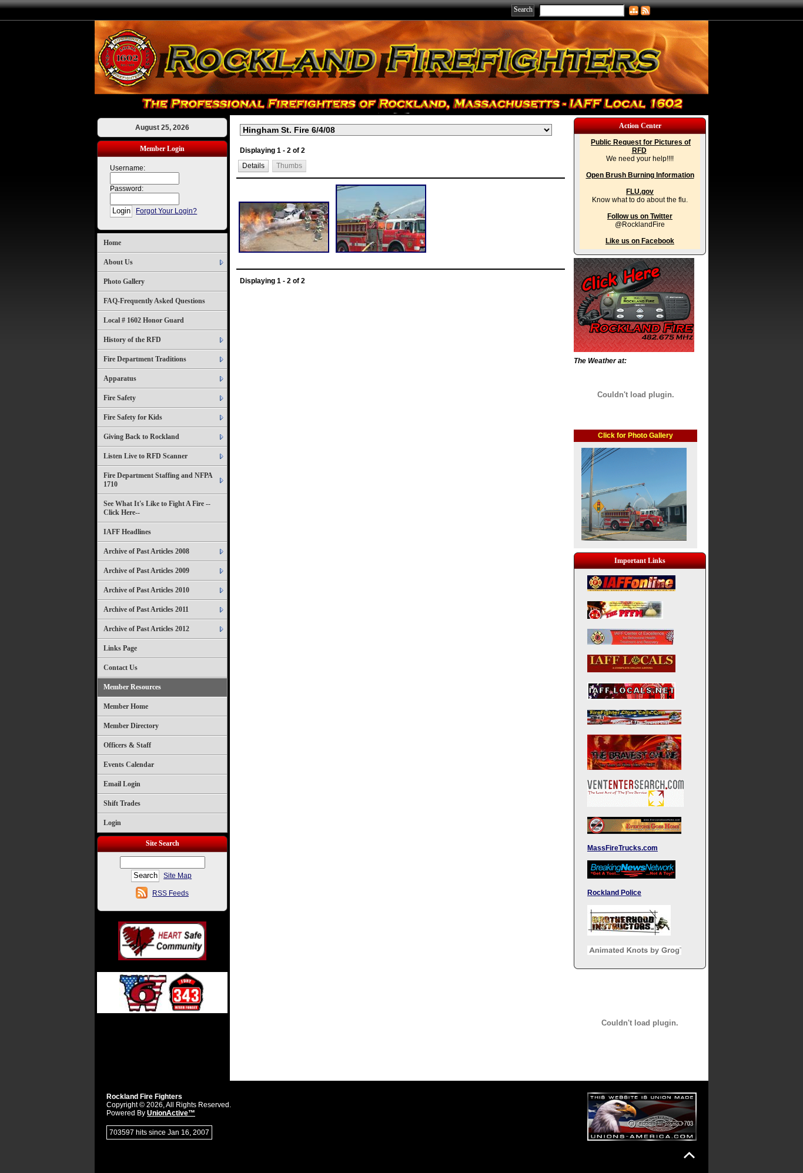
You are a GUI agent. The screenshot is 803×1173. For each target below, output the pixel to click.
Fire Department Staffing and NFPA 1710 (158, 479)
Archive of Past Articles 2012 (146, 629)
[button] (253, 166)
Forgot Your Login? (166, 211)
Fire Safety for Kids (132, 417)
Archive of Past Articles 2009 (146, 571)
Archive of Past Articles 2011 (146, 609)
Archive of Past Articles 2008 (146, 551)
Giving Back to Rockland (141, 437)
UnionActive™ (171, 1113)
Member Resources (132, 687)
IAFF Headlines (127, 532)
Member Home (125, 706)
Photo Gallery (124, 281)
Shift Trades (121, 803)
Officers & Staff (127, 745)
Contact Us (120, 667)
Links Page (120, 648)
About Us (118, 262)
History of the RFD (132, 340)
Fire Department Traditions (144, 359)
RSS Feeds (170, 893)
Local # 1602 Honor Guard (143, 320)
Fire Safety (119, 398)
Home (112, 243)
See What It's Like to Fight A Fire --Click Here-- (156, 508)
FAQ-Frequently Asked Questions (154, 301)
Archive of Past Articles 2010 (146, 590)
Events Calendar (128, 764)
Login (112, 823)
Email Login (121, 784)
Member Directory (131, 726)
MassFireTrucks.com (622, 848)
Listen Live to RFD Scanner (145, 456)
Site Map (177, 876)
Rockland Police (614, 893)
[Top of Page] (689, 1155)
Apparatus (119, 378)
